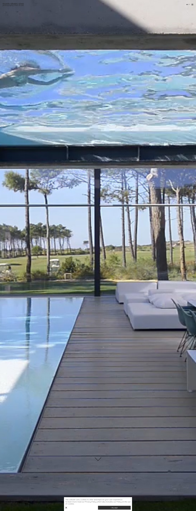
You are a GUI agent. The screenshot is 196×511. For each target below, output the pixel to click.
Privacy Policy (90, 502)
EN (187, 4)
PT (189, 4)
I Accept (114, 508)
